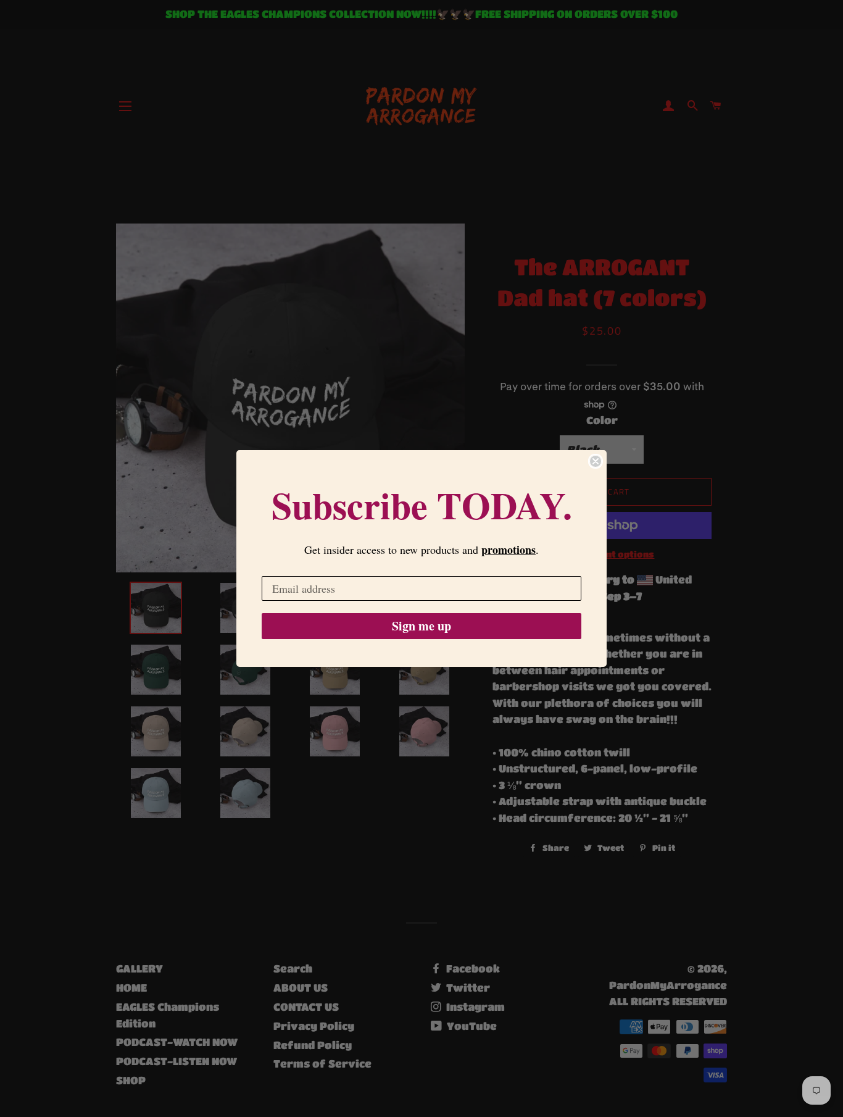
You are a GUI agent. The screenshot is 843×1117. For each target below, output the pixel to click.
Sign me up (421, 626)
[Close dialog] (595, 461)
